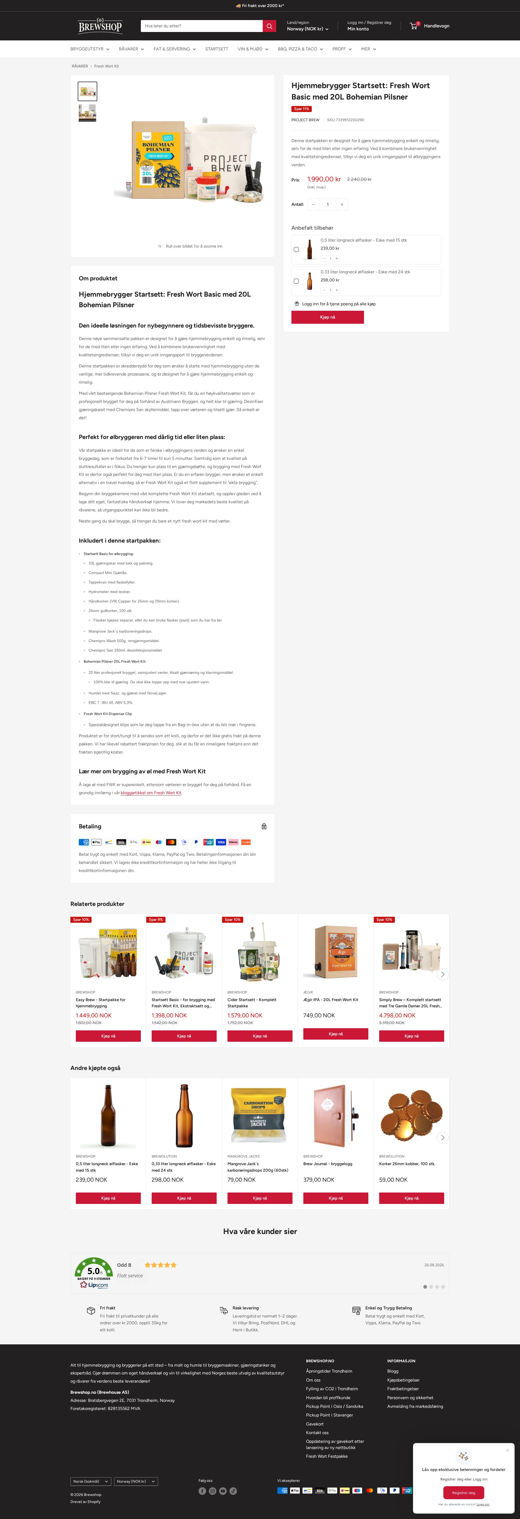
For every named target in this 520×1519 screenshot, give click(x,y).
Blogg (392, 1371)
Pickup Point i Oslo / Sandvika (334, 1406)
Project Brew (305, 120)
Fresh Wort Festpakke (327, 1456)
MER (365, 49)
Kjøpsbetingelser (403, 1380)
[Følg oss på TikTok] (233, 1491)
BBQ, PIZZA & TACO (297, 49)
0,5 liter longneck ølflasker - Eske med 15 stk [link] (364, 240)
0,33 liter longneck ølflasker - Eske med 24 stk (184, 1166)
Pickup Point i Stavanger (329, 1415)
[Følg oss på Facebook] (202, 1491)
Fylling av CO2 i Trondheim (332, 1388)
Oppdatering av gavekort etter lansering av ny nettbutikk (335, 1444)
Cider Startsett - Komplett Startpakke (252, 1002)
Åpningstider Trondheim (329, 1371)
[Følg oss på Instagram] (212, 1491)
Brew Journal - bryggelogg (327, 1163)
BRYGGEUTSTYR (86, 49)
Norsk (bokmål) (86, 1481)
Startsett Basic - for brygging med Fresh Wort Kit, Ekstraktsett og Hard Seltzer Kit (183, 1003)
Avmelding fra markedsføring (415, 1406)
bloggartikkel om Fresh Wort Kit (151, 792)
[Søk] (269, 26)
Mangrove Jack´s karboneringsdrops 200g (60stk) (257, 1166)
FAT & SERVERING (172, 49)
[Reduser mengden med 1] (313, 204)
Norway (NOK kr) (131, 1481)
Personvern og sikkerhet (410, 1397)
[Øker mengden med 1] (342, 204)
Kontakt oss (317, 1432)
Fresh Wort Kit (106, 66)
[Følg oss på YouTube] (223, 1491)
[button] (324, 258)
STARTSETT (216, 49)
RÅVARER (128, 49)
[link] (309, 249)
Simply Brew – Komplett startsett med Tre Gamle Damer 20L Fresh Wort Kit (410, 1003)
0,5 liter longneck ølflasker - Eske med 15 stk (107, 1166)
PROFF (339, 49)
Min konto (358, 28)
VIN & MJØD (250, 49)
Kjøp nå (327, 316)
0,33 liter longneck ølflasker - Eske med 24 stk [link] (365, 271)
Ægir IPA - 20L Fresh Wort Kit (330, 999)
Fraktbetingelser (403, 1388)
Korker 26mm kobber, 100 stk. (407, 1163)
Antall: (297, 204)
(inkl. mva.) (316, 187)
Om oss (313, 1380)
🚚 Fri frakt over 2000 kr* (260, 5)
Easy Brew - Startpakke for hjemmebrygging (100, 1002)
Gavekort (315, 1424)
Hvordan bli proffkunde (328, 1397)
